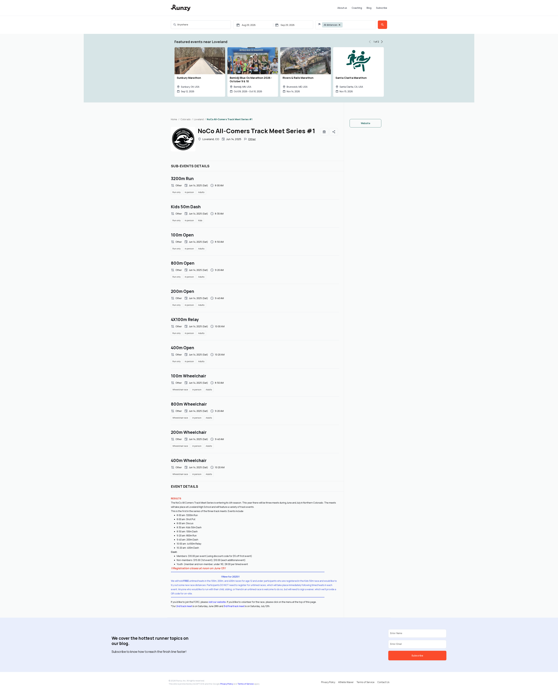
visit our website (217, 602)
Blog (369, 7)
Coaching (357, 7)
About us (342, 7)
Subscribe (381, 7)
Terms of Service (245, 683)
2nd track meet (184, 606)
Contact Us (383, 682)
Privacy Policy (226, 683)
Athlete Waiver (346, 682)
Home (174, 119)
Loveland (199, 119)
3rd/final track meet (234, 606)
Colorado (185, 119)
